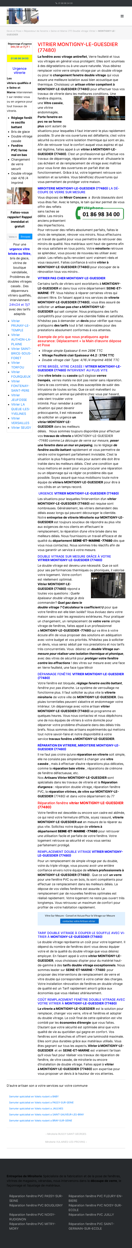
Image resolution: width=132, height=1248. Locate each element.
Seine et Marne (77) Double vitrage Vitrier (73, 31)
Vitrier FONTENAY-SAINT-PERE (20, 385)
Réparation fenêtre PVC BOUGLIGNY (36, 1205)
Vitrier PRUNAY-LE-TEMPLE (20, 325)
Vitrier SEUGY (21, 427)
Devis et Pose (14, 31)
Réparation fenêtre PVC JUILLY (91, 1214)
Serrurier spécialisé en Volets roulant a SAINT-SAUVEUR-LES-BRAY (46, 1114)
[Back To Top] (123, 1240)
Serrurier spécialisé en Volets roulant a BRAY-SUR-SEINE (40, 1120)
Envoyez (25, 236)
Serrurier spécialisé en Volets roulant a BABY (34, 1096)
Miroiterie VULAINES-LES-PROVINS (65, 1141)
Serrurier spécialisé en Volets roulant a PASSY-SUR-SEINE (41, 1102)
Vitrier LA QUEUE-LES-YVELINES (20, 409)
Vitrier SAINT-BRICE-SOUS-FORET (21, 353)
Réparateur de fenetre (36, 31)
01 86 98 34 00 (65, 3)
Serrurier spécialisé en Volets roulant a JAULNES (36, 1108)
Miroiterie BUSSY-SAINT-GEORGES (66, 1133)
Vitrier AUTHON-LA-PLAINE (21, 339)
